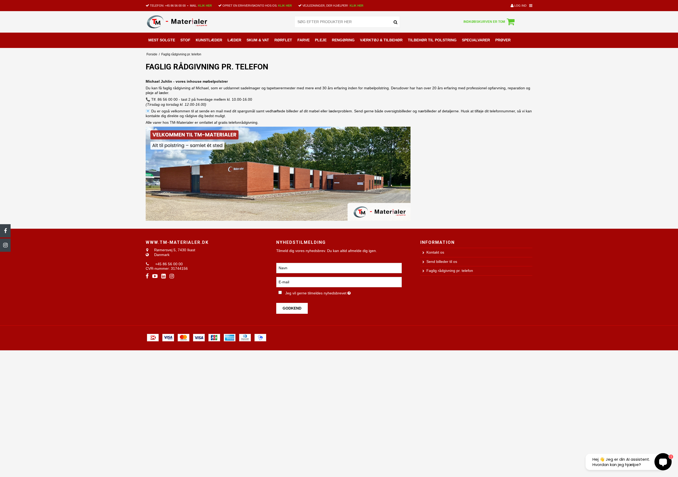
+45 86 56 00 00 (175, 5)
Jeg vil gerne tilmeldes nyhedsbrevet (336, 292)
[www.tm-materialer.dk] (184, 21)
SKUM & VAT (258, 40)
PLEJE (321, 40)
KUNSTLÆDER (209, 40)
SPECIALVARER (476, 40)
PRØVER (503, 40)
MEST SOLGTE (161, 40)
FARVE (303, 40)
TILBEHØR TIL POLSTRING (432, 40)
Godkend (292, 308)
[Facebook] (5, 230)
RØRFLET (283, 40)
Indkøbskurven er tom (484, 22)
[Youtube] (155, 276)
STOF (185, 40)
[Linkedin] (163, 276)
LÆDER (234, 40)
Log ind (520, 5)
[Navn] (339, 268)
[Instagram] (5, 245)
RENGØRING (343, 40)
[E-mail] (339, 282)
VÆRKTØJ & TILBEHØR (381, 40)
